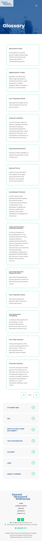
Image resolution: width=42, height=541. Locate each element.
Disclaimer (19, 535)
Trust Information (14, 441)
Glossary (11, 452)
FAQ (8, 418)
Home (21, 503)
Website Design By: (16, 537)
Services (21, 508)
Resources (21, 511)
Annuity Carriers (14, 474)
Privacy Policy (28, 535)
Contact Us (21, 513)
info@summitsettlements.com (22, 522)
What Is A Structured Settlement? (15, 430)
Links (9, 463)
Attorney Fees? (13, 407)
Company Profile (21, 506)
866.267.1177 (22, 528)
